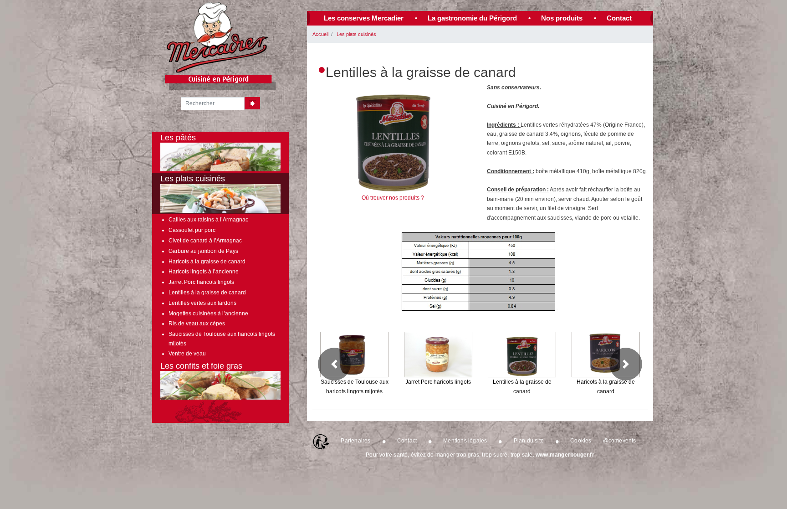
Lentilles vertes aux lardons (202, 303)
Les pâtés (178, 137)
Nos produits (562, 18)
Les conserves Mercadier (364, 18)
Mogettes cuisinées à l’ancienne (208, 313)
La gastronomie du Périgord (472, 18)
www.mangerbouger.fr (565, 455)
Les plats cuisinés (356, 34)
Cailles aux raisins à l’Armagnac (208, 219)
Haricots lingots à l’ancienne (204, 271)
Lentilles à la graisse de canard (207, 292)
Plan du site (529, 440)
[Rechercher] (252, 103)
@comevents (619, 440)
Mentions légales (465, 440)
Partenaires (355, 440)
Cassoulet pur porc (192, 230)
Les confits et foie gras (201, 365)
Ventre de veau (187, 353)
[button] (334, 364)
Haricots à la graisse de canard (207, 261)
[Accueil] (218, 37)
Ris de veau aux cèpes (197, 323)
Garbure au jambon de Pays (203, 251)
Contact (619, 18)
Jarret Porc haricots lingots (201, 282)
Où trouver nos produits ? (393, 198)
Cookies (580, 440)
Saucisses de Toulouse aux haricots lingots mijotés (222, 338)
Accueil (320, 34)
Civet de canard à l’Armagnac (205, 240)
